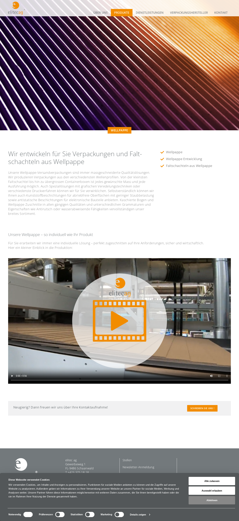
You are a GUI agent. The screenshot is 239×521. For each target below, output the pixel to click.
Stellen (127, 460)
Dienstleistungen (150, 12)
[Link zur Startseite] (16, 8)
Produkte (121, 12)
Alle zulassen (211, 481)
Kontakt (221, 12)
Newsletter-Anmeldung (138, 467)
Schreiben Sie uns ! (202, 408)
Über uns (100, 12)
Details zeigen (138, 514)
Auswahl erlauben (212, 490)
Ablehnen (211, 500)
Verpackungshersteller (189, 12)
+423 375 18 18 (78, 472)
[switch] (60, 514)
